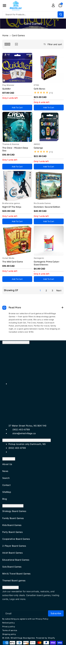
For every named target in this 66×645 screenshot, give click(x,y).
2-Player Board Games (14, 545)
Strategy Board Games (14, 511)
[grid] (7, 44)
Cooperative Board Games (16, 539)
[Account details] (53, 5)
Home (5, 35)
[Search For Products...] (61, 14)
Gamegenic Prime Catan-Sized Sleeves (47, 263)
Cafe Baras (39, 88)
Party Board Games (12, 532)
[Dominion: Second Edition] (49, 186)
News (5, 471)
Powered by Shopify (45, 638)
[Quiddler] (17, 68)
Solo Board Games (11, 566)
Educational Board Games (15, 559)
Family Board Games (13, 518)
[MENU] (4, 5)
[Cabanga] (49, 127)
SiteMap (6, 492)
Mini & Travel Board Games (16, 573)
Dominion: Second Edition (47, 207)
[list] (16, 44)
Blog (4, 499)
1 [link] (40, 290)
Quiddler (6, 88)
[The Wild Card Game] (17, 241)
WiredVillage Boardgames (16, 342)
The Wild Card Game (12, 261)
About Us (7, 464)
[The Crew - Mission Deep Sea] (17, 127)
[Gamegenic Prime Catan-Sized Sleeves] (49, 241)
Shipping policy (9, 634)
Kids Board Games (11, 525)
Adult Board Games (12, 552)
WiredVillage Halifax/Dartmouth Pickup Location (27, 440)
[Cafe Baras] (49, 68)
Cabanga (38, 148)
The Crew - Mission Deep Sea (15, 149)
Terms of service (9, 630)
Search (6, 478)
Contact (6, 485)
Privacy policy (8, 627)
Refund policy (8, 623)
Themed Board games (13, 580)
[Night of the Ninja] (17, 186)
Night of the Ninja (11, 207)
